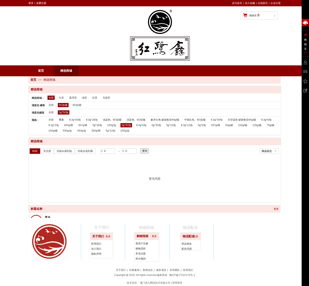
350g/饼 (95, 130)
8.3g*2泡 (54, 125)
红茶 (94, 97)
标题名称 (36, 208)
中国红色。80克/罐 (195, 119)
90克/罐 (63, 105)
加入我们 (96, 248)
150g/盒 (111, 125)
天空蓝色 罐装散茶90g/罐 (242, 119)
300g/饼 (68, 125)
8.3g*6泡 (266, 119)
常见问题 (141, 253)
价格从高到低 (64, 151)
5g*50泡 (63, 112)
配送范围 (187, 248)
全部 (51, 97)
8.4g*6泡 (141, 125)
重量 (61, 119)
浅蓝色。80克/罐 (112, 119)
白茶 (61, 97)
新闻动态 (148, 270)
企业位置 (276, 3)
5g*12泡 (110, 130)
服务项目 (161, 270)
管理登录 (177, 282)
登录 (30, 3)
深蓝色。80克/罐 (136, 119)
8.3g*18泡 (92, 119)
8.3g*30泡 (75, 119)
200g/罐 (53, 130)
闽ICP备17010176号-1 (182, 275)
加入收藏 (250, 3)
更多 (276, 209)
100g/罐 (242, 125)
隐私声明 (96, 253)
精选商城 (49, 79)
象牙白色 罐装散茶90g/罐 (165, 119)
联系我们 (96, 243)
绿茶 (84, 97)
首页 (33, 79)
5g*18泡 (97, 125)
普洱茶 (73, 97)
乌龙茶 (106, 97)
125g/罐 (256, 125)
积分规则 (141, 258)
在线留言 (263, 3)
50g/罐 (229, 125)
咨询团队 (175, 270)
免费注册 (41, 3)
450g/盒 (81, 130)
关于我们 (98, 236)
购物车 (254, 15)
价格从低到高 (85, 151)
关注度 (47, 151)
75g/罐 (270, 125)
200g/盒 (124, 130)
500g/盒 (67, 130)
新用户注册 (142, 243)
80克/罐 (77, 105)
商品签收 (187, 243)
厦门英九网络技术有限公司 (155, 282)
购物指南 (142, 236)
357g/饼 (82, 125)
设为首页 (237, 3)
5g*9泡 (202, 125)
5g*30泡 (156, 125)
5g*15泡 (171, 125)
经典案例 (134, 270)
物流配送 (188, 236)
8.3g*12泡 (187, 125)
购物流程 (141, 248)
